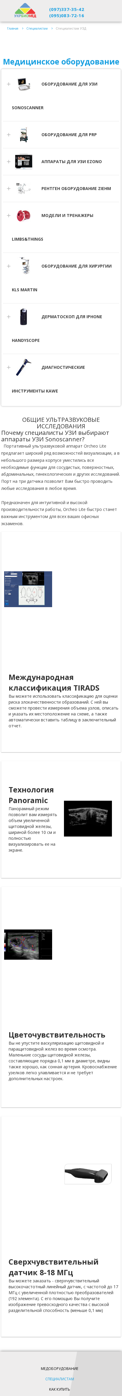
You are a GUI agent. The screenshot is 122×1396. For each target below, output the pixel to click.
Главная (12, 28)
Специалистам (37, 28)
